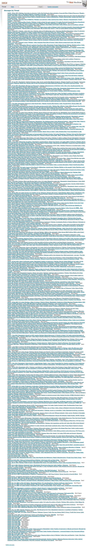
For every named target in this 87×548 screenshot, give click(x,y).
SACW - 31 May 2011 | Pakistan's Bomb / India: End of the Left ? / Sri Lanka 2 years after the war (32, 448)
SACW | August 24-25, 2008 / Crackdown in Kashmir (21, 490)
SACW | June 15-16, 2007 (13, 525)
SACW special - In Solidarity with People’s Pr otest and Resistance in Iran (26, 476)
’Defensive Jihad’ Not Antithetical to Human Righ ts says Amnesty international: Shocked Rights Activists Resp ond (37, 471)
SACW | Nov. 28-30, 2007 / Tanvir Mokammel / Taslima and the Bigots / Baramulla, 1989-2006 (31, 514)
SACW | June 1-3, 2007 (13, 526)
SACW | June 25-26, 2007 (13, 522)
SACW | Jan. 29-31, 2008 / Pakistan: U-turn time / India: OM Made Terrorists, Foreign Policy (31, 506)
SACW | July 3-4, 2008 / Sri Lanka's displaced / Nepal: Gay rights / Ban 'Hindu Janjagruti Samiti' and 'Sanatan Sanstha (38, 497)
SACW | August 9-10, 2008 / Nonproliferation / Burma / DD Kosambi (25, 492)
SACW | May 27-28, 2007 (13, 527)
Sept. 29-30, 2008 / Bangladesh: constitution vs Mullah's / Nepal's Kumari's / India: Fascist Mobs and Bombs (35, 488)
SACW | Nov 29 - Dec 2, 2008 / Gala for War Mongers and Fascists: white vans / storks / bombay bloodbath (35, 479)
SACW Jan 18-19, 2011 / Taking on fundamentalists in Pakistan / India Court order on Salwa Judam (33, 460)
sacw (4, 2)
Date (12, 6)
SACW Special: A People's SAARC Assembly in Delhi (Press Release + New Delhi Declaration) (32, 470)
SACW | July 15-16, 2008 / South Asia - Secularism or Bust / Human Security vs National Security (32, 494)
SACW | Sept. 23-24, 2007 (14, 517)
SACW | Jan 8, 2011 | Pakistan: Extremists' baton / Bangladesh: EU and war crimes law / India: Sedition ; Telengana (37, 465)
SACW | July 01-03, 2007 (13, 521)
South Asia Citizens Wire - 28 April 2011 (17, 456)
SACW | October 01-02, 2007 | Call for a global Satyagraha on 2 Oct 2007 (26, 516)
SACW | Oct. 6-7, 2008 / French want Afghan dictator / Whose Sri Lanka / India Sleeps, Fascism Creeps (34, 484)
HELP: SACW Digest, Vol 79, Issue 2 (16, 469)
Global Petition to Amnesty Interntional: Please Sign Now (22, 472)
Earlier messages (53, 6)
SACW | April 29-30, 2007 (13, 537)
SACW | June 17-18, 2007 (13, 523)
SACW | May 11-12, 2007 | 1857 (15, 534)
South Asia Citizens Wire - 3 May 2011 (17, 455)
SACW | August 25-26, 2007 (14, 520)
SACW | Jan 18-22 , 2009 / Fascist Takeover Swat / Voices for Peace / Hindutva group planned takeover (34, 478)
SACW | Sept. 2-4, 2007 (13, 518)
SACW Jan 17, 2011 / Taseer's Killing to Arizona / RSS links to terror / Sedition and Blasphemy (32, 461)
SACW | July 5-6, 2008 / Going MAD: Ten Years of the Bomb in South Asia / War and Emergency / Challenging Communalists (40, 495)
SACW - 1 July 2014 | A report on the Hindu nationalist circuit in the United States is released (31, 346)
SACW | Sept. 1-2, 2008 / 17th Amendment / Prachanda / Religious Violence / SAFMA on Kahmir (32, 489)
